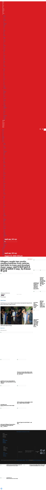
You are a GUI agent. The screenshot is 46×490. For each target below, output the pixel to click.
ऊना (2, 4)
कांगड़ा (3, 5)
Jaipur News (3, 300)
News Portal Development (37, 460)
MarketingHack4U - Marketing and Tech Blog (23, 431)
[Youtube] (41, 453)
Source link (2, 328)
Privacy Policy (5, 434)
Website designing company (21, 460)
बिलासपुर (3, 137)
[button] (45, 128)
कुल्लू (3, 6)
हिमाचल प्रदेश (3, 3)
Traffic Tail (27, 460)
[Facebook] (41, 450)
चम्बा (2, 7)
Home (4, 433)
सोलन (3, 12)
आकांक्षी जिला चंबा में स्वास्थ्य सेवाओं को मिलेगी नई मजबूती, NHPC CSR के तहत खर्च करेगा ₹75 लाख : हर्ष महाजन (36, 286)
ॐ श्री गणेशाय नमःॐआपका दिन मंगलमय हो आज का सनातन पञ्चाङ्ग (36, 305)
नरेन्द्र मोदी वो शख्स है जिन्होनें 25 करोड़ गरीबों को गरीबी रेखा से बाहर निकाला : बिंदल (4, 59)
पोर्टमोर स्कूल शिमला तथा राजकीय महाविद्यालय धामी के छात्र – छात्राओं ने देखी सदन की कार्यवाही (42, 304)
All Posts (2, 295)
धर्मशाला (3, 8)
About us (4, 435)
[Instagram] (44, 453)
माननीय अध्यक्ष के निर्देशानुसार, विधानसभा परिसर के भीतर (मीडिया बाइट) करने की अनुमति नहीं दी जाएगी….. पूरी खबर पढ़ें (36, 323)
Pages (3, 13)
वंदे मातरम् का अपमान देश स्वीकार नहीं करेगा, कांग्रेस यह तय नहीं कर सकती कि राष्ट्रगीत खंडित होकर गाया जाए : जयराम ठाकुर (42, 281)
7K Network (43, 460)
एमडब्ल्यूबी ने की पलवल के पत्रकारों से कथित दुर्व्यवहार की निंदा (3, 124)
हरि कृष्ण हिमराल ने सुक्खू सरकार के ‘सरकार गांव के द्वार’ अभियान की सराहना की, (4, 41)
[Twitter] (44, 450)
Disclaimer (4, 442)
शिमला (3, 11)
